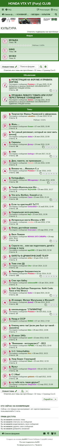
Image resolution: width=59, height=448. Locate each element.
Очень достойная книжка (24, 228)
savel (30, 338)
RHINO (30, 321)
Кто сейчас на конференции (15, 406)
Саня (30, 197)
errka (30, 258)
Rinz (29, 353)
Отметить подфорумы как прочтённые (42, 32)
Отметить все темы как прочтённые (18, 70)
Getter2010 (32, 207)
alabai (30, 137)
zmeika (31, 222)
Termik (30, 163)
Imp (29, 214)
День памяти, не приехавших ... (27, 161)
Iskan (30, 361)
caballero (31, 116)
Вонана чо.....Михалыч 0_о (25, 168)
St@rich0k (32, 189)
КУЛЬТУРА (8, 28)
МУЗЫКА (13, 40)
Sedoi (30, 293)
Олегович (32, 230)
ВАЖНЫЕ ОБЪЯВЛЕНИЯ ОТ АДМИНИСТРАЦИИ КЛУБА (29, 87)
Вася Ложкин (18, 234)
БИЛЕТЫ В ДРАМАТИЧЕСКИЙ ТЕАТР (29, 256)
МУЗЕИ (12, 56)
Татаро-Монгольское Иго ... (25, 187)
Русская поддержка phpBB (29, 442)
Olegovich (32, 369)
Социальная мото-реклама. (25, 212)
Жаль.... (15, 124)
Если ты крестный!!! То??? (25, 204)
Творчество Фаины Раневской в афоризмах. (34, 114)
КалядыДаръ (18, 178)
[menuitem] (8, 10)
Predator (31, 84)
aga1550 (31, 250)
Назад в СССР (18, 319)
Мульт (14, 367)
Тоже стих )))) (18, 263)
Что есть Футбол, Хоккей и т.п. (27, 195)
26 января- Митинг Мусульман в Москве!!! (32, 300)
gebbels (31, 377)
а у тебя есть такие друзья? (25, 382)
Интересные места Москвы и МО (28, 220)
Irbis (29, 330)
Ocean (30, 126)
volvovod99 (32, 283)
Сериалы (16, 142)
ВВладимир (33, 180)
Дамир (30, 302)
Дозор (30, 144)
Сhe (29, 266)
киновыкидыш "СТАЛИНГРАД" (26, 309)
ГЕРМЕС (31, 345)
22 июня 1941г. (18, 335)
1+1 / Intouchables (20, 351)
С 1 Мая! (15, 374)
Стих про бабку (19, 280)
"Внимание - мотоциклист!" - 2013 (28, 343)
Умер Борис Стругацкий (23, 359)
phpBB (24, 439)
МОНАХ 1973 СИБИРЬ (37, 236)
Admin (30, 100)
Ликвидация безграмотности (26, 271)
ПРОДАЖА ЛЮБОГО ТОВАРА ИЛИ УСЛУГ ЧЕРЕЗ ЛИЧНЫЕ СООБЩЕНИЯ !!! (31, 96)
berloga (31, 154)
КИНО (12, 49)
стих (13, 151)
